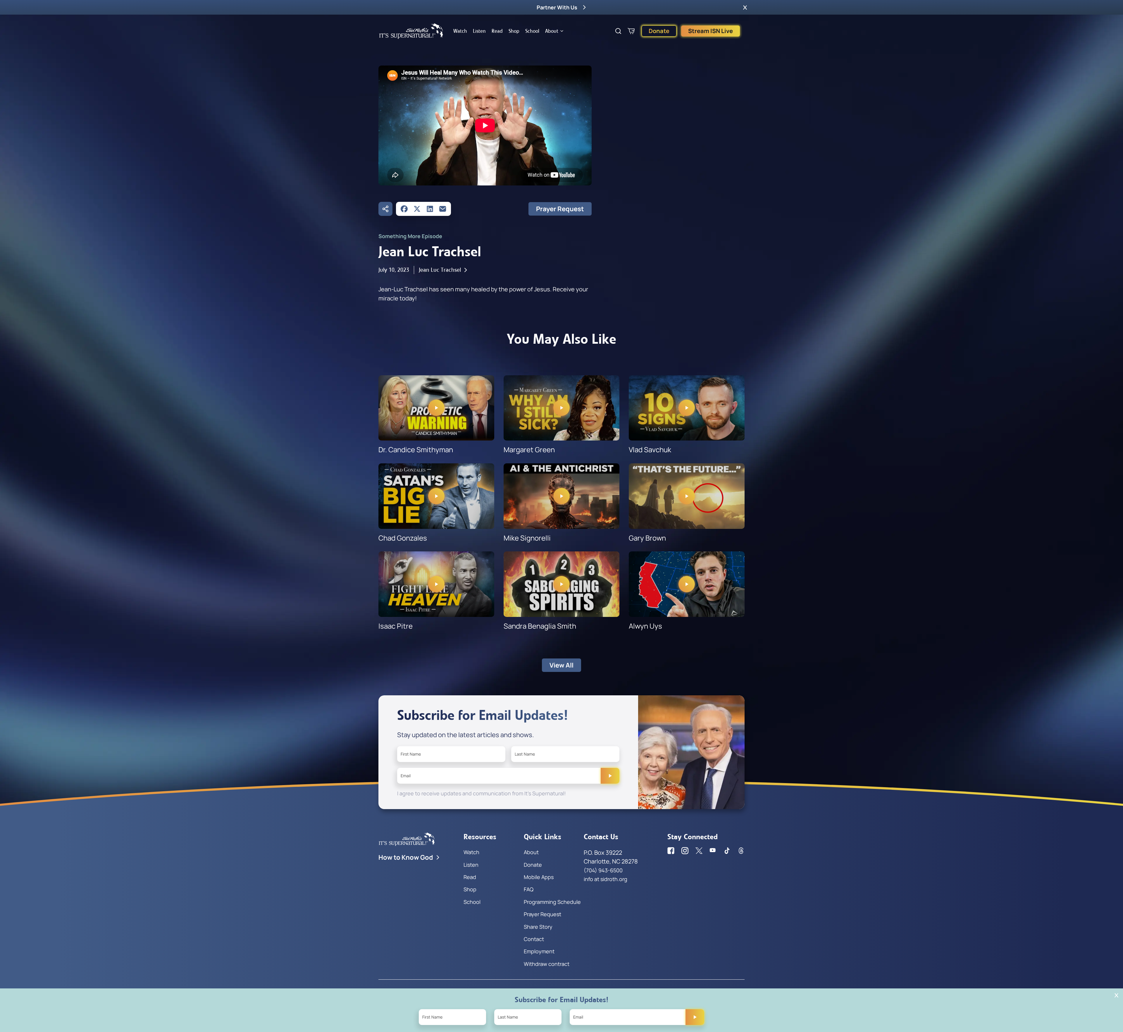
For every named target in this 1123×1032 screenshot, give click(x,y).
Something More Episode (410, 236)
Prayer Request (560, 208)
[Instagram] (684, 850)
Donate (659, 31)
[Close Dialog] (1116, 995)
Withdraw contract (546, 963)
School (532, 31)
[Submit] (610, 776)
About (551, 31)
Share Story (538, 926)
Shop (514, 31)
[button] (745, 7)
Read (497, 31)
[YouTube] (712, 850)
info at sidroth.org (605, 879)
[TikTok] (727, 850)
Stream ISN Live (710, 31)
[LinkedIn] (429, 208)
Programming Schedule (552, 901)
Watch (460, 31)
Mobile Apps (539, 876)
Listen (479, 31)
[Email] (442, 208)
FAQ (528, 889)
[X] (417, 208)
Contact (534, 938)
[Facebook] (404, 208)
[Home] (411, 31)
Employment (539, 951)
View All (561, 665)
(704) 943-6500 (603, 870)
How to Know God (405, 857)
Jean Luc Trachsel (440, 270)
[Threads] (741, 850)
